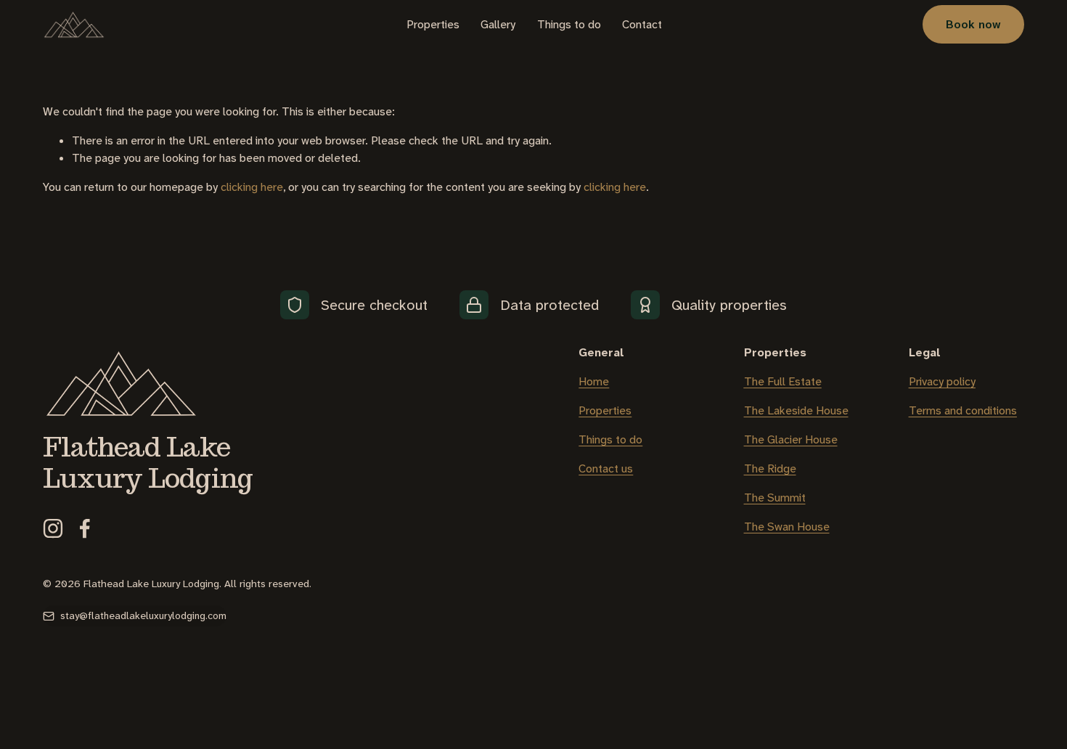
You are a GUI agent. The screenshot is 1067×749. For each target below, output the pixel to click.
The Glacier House (791, 439)
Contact (642, 24)
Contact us (606, 468)
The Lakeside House (796, 410)
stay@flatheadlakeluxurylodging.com (143, 616)
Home (594, 381)
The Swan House (787, 526)
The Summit (775, 497)
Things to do (569, 24)
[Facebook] (85, 528)
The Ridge (770, 468)
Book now (973, 24)
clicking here (252, 187)
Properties (432, 24)
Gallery (498, 24)
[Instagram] (53, 528)
